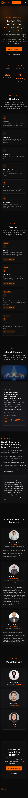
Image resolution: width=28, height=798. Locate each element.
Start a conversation (13, 49)
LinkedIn (15, 773)
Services (3, 792)
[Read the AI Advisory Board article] (14, 373)
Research (13, 792)
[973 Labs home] (5, 2)
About (8, 792)
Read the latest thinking (14, 54)
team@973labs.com (14, 768)
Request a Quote (8, 259)
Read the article (5, 420)
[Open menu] (25, 3)
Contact (20, 792)
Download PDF (17, 420)
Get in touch (16, 2)
